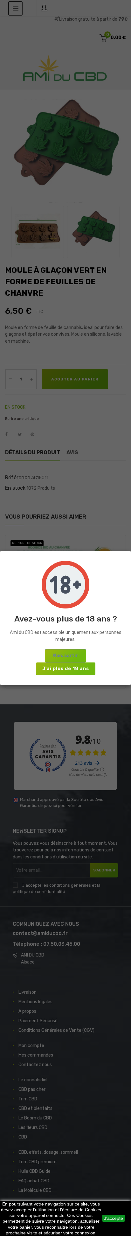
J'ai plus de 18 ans (65, 668)
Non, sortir (65, 655)
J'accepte (113, 1218)
